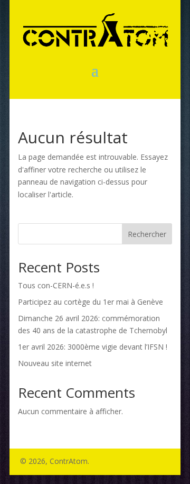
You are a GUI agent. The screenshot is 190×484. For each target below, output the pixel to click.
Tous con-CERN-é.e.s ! (56, 285)
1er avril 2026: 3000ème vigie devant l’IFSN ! (92, 347)
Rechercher (147, 234)
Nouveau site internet (55, 363)
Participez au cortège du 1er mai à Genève (90, 302)
